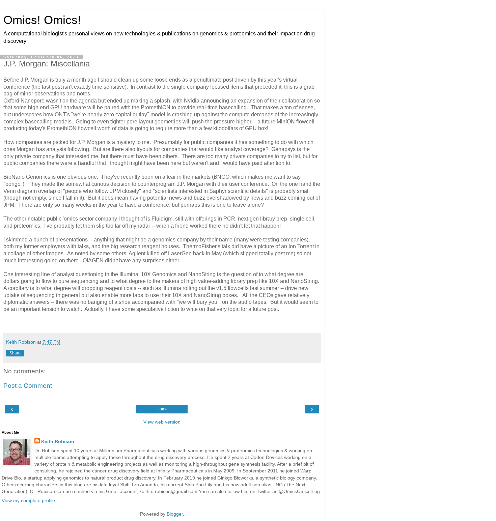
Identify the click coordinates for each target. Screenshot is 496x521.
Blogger (175, 514)
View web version (162, 422)
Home (162, 409)
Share (15, 353)
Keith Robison (57, 441)
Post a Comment (27, 385)
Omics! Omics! (42, 19)
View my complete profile (28, 500)
